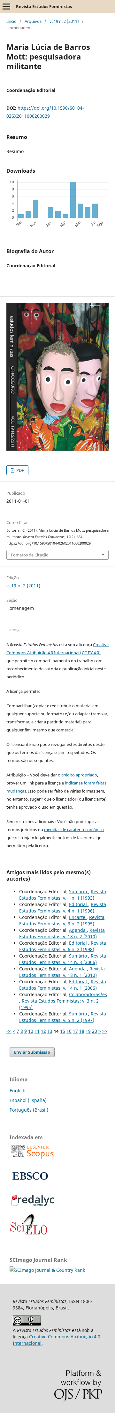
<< (9, 1031)
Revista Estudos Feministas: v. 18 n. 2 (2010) (62, 933)
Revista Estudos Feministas (44, 6)
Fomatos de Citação (30, 555)
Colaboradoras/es (88, 994)
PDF (19, 470)
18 (81, 1031)
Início (11, 21)
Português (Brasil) (29, 1110)
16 (69, 1031)
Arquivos (33, 21)
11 (37, 1031)
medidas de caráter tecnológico (74, 829)
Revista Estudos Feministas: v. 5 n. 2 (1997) (62, 1017)
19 (88, 1031)
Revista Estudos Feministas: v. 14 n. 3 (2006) (62, 959)
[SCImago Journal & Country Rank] (47, 1270)
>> (104, 1031)
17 (75, 1031)
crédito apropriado (79, 775)
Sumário (78, 891)
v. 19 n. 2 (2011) (64, 21)
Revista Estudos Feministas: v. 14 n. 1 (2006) (62, 984)
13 (49, 1031)
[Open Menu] (6, 6)
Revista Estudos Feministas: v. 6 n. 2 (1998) (62, 946)
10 (30, 1031)
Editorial (78, 904)
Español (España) (28, 1100)
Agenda (78, 930)
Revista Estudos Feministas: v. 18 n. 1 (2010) (62, 972)
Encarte (78, 917)
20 (94, 1031)
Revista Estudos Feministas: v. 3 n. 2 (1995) (61, 920)
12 (43, 1031)
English (18, 1090)
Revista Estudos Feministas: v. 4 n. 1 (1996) (62, 907)
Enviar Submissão (32, 1052)
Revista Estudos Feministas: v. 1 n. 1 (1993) (62, 894)
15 (62, 1031)
